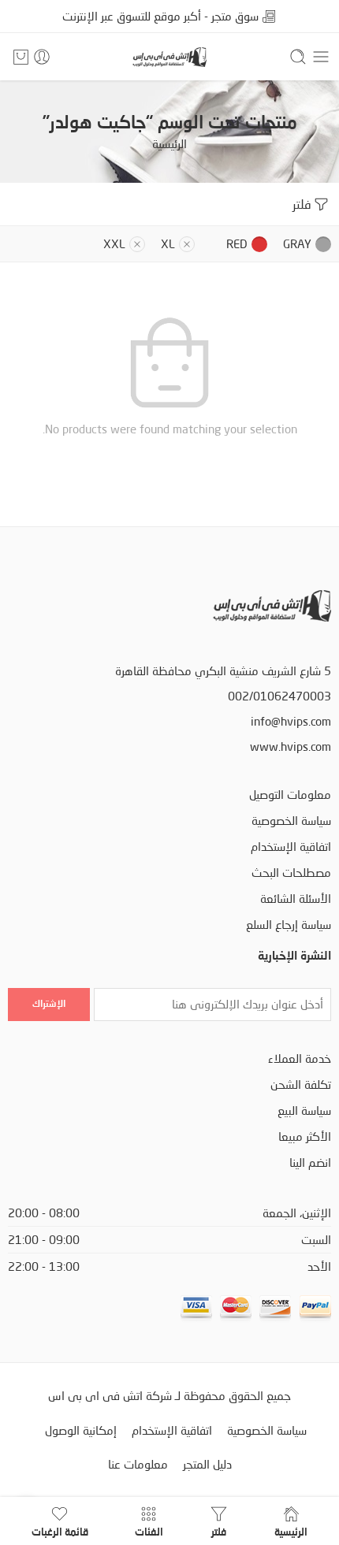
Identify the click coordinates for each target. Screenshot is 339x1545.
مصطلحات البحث (291, 872)
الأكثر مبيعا (304, 1136)
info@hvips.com (291, 721)
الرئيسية (169, 143)
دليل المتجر (207, 1464)
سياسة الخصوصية (291, 820)
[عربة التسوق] (21, 56)
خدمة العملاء (299, 1058)
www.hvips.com (290, 746)
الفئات (149, 1531)
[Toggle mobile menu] (321, 56)
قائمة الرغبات (60, 1531)
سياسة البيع (304, 1110)
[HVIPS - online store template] (169, 57)
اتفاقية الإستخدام (291, 846)
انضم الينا (310, 1162)
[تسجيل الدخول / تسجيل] (41, 56)
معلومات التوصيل (290, 794)
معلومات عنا (138, 1464)
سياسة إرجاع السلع (288, 924)
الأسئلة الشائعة (295, 898)
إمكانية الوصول (81, 1430)
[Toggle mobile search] (298, 56)
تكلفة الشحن (300, 1084)
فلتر (301, 203)
